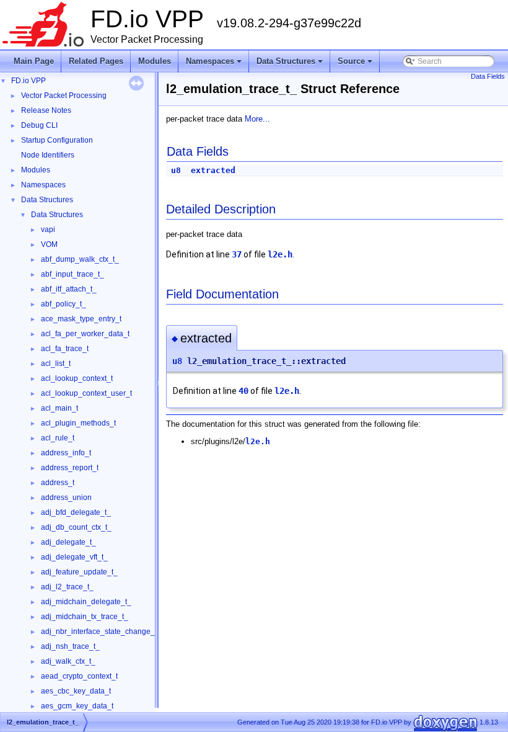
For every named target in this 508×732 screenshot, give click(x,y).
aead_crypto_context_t (79, 676)
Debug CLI (39, 125)
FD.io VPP (28, 80)
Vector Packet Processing (64, 95)
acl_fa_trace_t (65, 348)
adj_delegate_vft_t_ (74, 557)
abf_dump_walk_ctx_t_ (80, 259)
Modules (154, 61)
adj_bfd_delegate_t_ (76, 512)
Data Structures (290, 64)
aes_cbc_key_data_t (76, 691)
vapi (48, 229)
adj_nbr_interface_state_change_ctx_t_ (108, 631)
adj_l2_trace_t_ (67, 586)
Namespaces (214, 64)
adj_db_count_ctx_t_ (76, 527)
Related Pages (96, 61)
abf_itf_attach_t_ (69, 289)
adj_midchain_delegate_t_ (86, 601)
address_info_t (66, 453)
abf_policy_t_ (63, 304)
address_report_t (70, 467)
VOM (49, 244)
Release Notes (46, 110)
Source (356, 64)
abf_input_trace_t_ (72, 274)
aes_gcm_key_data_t (77, 706)
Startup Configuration (57, 140)
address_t (57, 482)
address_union (66, 497)
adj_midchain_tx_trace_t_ (84, 616)
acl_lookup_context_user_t (86, 393)
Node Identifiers (47, 155)
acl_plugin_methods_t (78, 423)
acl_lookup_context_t (77, 378)
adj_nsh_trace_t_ (70, 646)
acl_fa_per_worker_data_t (85, 333)
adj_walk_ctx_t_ (68, 661)
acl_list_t (56, 363)
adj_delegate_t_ (68, 542)
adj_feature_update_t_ (79, 572)
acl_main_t (59, 408)
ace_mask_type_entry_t (81, 319)
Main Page (34, 61)
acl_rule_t (57, 438)
